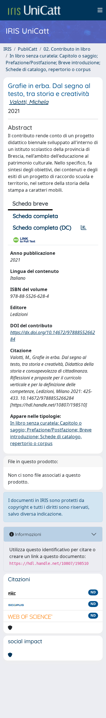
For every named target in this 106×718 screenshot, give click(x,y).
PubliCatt (27, 49)
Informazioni (27, 534)
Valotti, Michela (28, 101)
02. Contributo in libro (67, 49)
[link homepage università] (34, 10)
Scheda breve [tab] (30, 203)
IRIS (7, 49)
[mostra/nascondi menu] (100, 10)
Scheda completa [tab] (35, 215)
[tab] (83, 228)
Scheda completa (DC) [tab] (42, 227)
